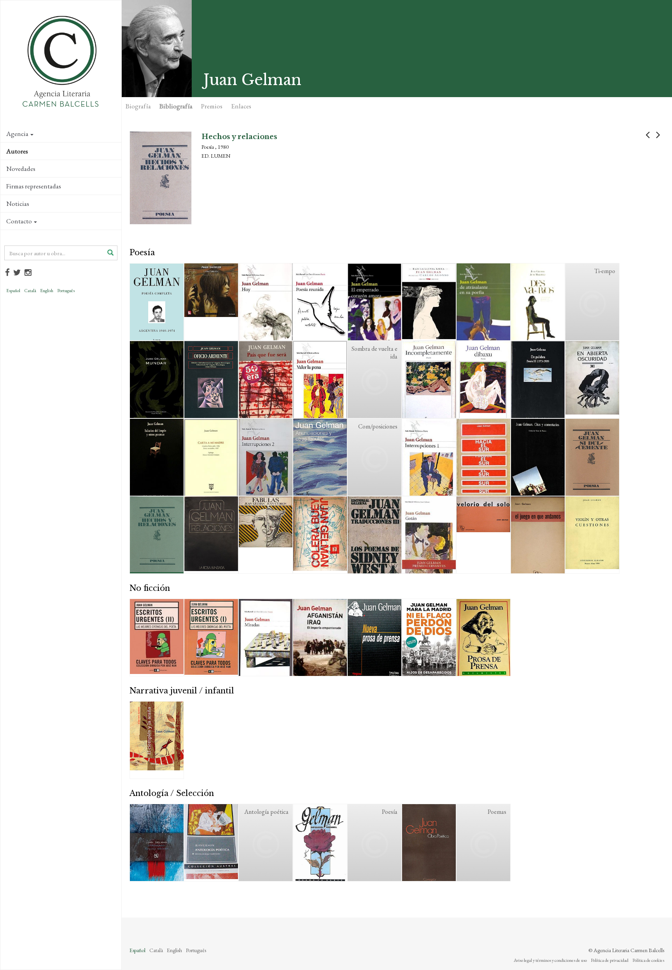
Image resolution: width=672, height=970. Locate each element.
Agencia (17, 133)
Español (13, 290)
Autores (17, 151)
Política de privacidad (609, 960)
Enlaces (241, 106)
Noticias (17, 203)
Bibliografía (175, 106)
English (46, 290)
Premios (211, 106)
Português (66, 290)
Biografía (138, 106)
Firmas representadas (33, 186)
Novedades (20, 168)
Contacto (19, 221)
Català (30, 290)
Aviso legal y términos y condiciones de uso (550, 960)
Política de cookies (648, 960)
